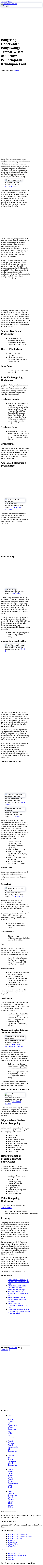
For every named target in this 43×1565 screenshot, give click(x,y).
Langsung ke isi (6, 2)
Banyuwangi (5, 1350)
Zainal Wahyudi (17, 896)
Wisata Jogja (12, 1542)
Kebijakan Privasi (14, 1553)
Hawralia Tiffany (11, 186)
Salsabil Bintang (6, 1208)
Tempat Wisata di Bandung (17, 1534)
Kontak (10, 1557)
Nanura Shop (16, 594)
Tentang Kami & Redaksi (17, 1555)
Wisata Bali (12, 1546)
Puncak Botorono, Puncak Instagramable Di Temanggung (13, 1446)
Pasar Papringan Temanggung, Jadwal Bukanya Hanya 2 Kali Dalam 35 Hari (13, 1499)
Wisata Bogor (12, 1540)
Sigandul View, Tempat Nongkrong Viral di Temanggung (12, 1460)
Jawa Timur (13, 1348)
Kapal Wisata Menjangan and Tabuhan (14, 1045)
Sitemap (11, 1559)
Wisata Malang (13, 1544)
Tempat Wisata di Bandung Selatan (20, 1536)
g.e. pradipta (16, 816)
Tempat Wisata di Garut (16, 1538)
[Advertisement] (15, 21)
